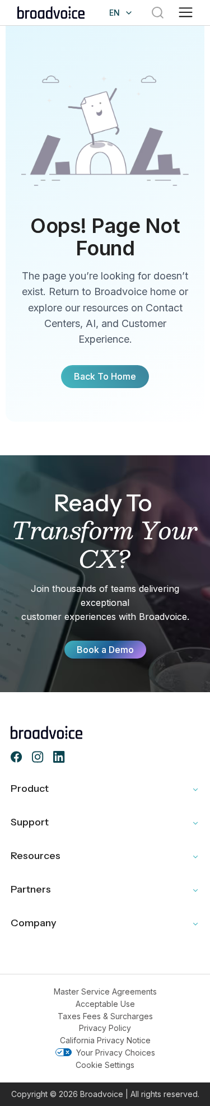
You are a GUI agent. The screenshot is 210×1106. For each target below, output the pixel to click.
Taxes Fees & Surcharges (105, 1016)
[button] (186, 12)
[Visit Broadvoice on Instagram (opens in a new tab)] (38, 757)
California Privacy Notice (105, 1040)
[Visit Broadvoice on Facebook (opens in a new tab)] (17, 757)
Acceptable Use (105, 1004)
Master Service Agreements (105, 991)
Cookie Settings (105, 1065)
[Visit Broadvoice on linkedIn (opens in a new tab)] (59, 757)
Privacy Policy (105, 1028)
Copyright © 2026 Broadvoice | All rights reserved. (105, 1094)
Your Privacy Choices (115, 1052)
